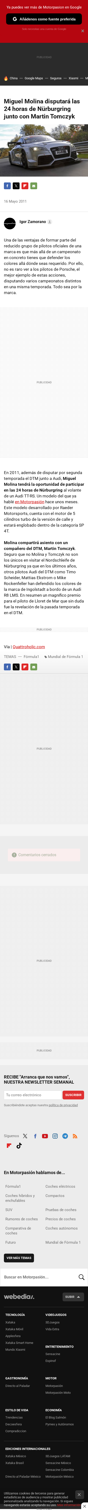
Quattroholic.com (29, 646)
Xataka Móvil (14, 1329)
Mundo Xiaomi (15, 1349)
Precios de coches (60, 1219)
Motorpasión (54, 1386)
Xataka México (15, 1456)
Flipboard (25, 185)
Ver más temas (19, 1258)
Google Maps (34, 78)
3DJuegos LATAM (57, 1456)
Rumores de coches (21, 1219)
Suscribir (73, 1095)
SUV (8, 1210)
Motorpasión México (59, 1476)
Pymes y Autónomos (59, 1424)
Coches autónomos (61, 1228)
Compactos (55, 1196)
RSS (75, 1135)
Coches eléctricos (60, 1186)
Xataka (10, 1322)
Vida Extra (52, 1329)
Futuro (10, 1242)
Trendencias (14, 1417)
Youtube (45, 1135)
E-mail (33, 185)
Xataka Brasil (14, 1463)
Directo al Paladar (17, 1386)
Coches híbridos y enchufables (20, 1198)
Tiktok (19, 1145)
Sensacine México (58, 1463)
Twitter (16, 185)
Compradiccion (15, 1431)
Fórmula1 (31, 657)
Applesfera (13, 1336)
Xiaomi (73, 78)
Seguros (56, 78)
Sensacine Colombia (59, 1470)
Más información (69, 1505)
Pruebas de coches (61, 1210)
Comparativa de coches (18, 1230)
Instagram (55, 1135)
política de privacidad (63, 1105)
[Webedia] (19, 1300)
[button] (35, 222)
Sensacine (52, 1354)
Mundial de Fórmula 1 (65, 657)
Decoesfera (13, 1424)
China (14, 78)
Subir (69, 1297)
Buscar (81, 1277)
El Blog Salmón (55, 1417)
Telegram (65, 1135)
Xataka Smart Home (19, 1343)
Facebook (7, 185)
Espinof (50, 1361)
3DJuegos (52, 1322)
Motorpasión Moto (58, 1392)
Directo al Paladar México (23, 1476)
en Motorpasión (29, 501)
